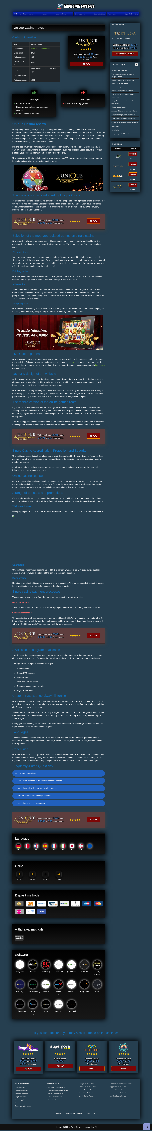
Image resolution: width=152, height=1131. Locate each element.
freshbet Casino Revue (118, 1096)
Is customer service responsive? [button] (32, 803)
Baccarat (72, 362)
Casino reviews (28, 14)
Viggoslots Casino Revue (118, 1087)
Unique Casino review (119, 70)
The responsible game (23, 1106)
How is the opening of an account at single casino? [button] (40, 781)
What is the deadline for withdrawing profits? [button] (37, 788)
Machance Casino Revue (87, 1087)
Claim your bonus (125, 54)
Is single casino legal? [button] (27, 773)
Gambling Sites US (90, 1127)
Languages (115, 126)
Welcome (17, 14)
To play (86, 64)
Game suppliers (20, 1100)
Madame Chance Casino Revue (121, 1084)
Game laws (19, 1103)
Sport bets (129, 14)
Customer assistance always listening (124, 122)
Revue (132, 159)
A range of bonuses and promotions (124, 111)
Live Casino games (118, 87)
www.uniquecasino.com (40, 49)
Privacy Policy (91, 1113)
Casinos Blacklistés (21, 1091)
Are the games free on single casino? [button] (34, 796)
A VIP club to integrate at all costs (123, 118)
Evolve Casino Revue (55, 1094)
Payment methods (21, 1094)
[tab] (58, 773)
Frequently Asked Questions (121, 134)
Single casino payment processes (123, 115)
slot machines (61, 14)
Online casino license (118, 107)
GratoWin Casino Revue (56, 1087)
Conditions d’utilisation (74, 1113)
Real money (112, 14)
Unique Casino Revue (86, 1090)
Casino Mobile (20, 1087)
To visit (133, 154)
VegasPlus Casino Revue (87, 1093)
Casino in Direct (99, 14)
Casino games (80, 14)
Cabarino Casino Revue (56, 1100)
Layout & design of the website (122, 90)
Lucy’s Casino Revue (86, 1096)
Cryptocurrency (20, 1097)
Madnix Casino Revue (117, 1090)
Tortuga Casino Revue (86, 1084)
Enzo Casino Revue (55, 1097)
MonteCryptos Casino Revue (58, 1091)
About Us (59, 1113)
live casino (100, 365)
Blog (136, 14)
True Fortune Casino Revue (119, 1093)
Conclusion (115, 130)
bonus (45, 14)
